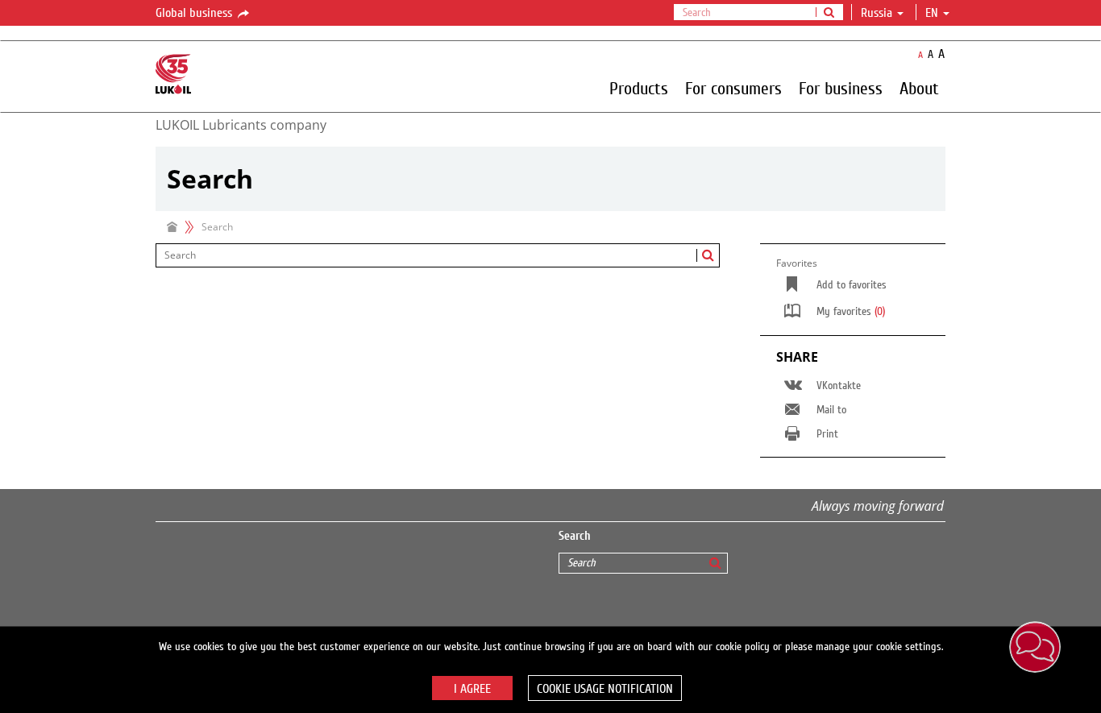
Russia (876, 13)
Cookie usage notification (605, 689)
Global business (195, 13)
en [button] (933, 13)
